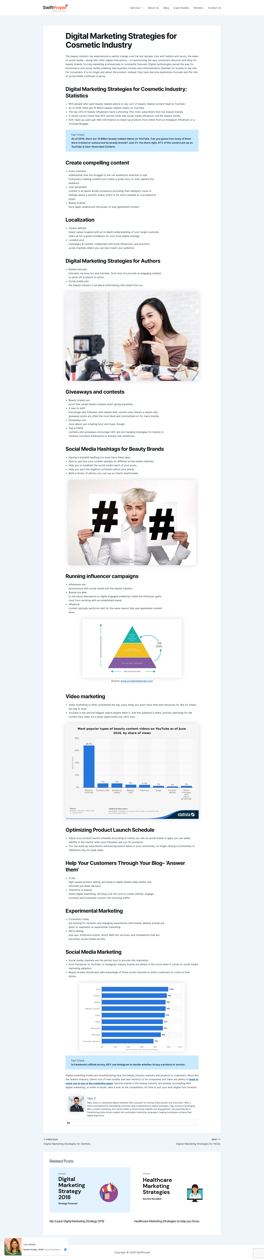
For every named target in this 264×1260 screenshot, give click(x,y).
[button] (141, 8)
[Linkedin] (68, 1122)
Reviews (198, 7)
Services (135, 7)
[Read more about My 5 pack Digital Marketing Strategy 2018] (90, 1189)
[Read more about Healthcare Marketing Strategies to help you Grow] (174, 1189)
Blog (166, 7)
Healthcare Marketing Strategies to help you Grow (166, 1221)
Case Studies (181, 7)
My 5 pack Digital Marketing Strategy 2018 (77, 1221)
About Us (153, 7)
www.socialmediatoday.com (137, 680)
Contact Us (214, 7)
